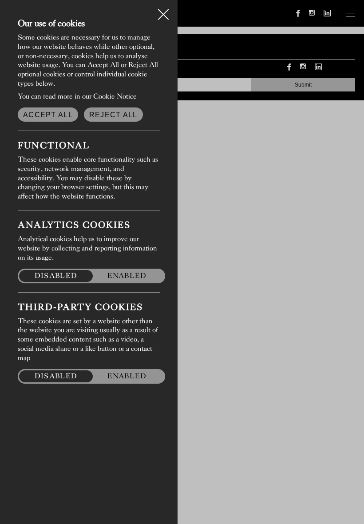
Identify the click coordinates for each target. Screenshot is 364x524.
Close (163, 11)
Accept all (48, 115)
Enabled (127, 275)
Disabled (56, 275)
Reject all (113, 115)
